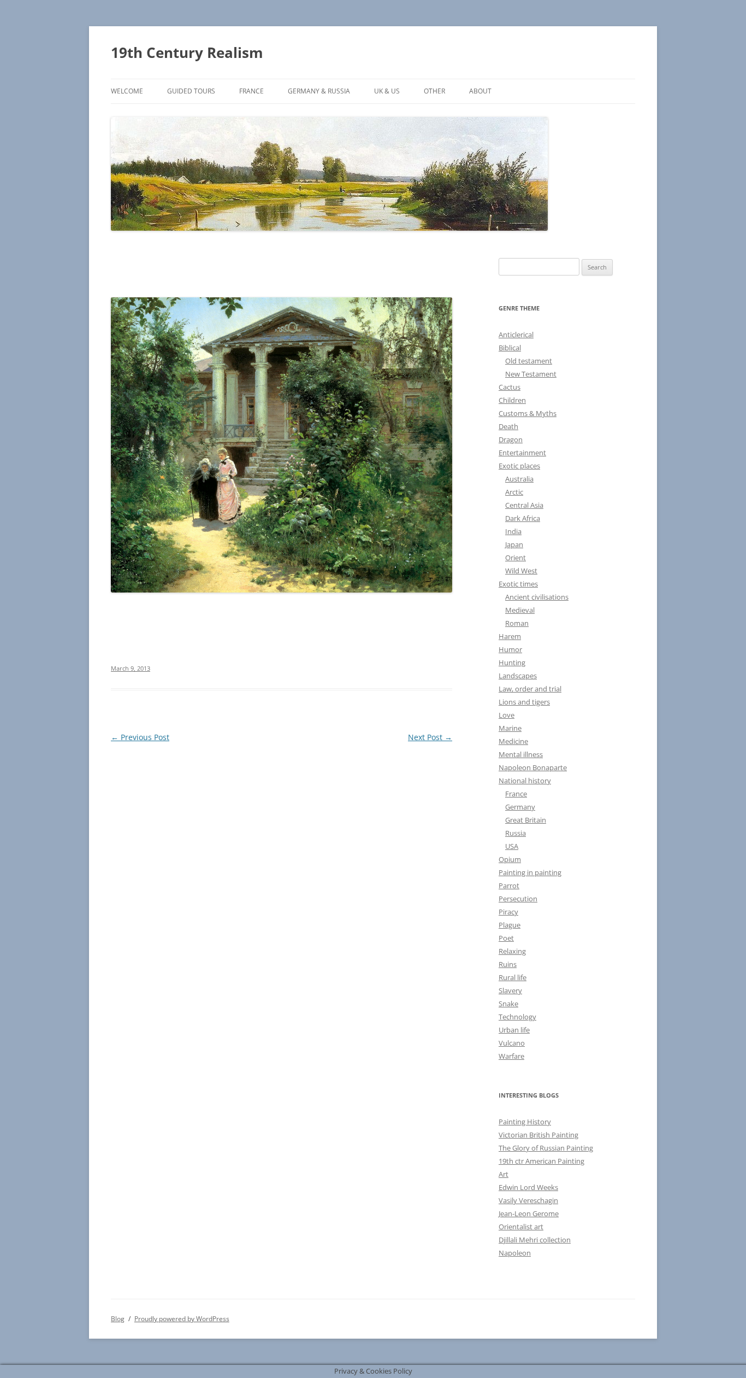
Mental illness (521, 754)
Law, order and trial (530, 689)
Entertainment (522, 453)
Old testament (528, 361)
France (251, 91)
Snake (508, 1003)
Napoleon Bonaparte (533, 767)
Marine (510, 728)
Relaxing (512, 951)
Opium (510, 859)
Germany (520, 807)
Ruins (508, 964)
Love (506, 715)
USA (511, 846)
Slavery (510, 990)
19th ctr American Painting (541, 1161)
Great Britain (525, 820)
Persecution (518, 899)
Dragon (511, 439)
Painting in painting (530, 872)
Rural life (512, 977)
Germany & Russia (319, 91)
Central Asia (524, 505)
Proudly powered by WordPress (181, 1318)
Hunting (512, 662)
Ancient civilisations (537, 597)
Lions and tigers (524, 702)
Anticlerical (516, 334)
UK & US (387, 91)
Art (503, 1174)
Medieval (520, 610)
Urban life (514, 1030)
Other (434, 91)
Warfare (511, 1056)
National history (525, 780)
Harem (510, 636)
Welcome (127, 91)
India (513, 531)
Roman (517, 623)
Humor (510, 649)
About (480, 91)
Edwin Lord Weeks (528, 1187)
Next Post (430, 737)
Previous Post (140, 737)
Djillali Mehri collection (535, 1240)
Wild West (521, 571)
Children (512, 400)
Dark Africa (522, 518)
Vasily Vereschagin (528, 1200)
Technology (517, 1017)
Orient (515, 557)
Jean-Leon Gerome (529, 1213)
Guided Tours (191, 91)
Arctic (514, 492)
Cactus (509, 387)
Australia (519, 479)
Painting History (525, 1122)
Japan (514, 544)
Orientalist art (521, 1227)
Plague (509, 925)
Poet (506, 938)
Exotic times (518, 584)
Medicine (513, 741)
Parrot (509, 885)
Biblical (510, 348)
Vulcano (512, 1043)
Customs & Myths (527, 413)
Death (508, 426)
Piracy (508, 912)
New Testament (530, 374)
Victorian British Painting (538, 1135)
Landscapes (518, 676)
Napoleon (515, 1253)
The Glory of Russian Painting (546, 1148)
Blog (118, 1318)
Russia (515, 833)
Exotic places (519, 466)
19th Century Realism (187, 52)
